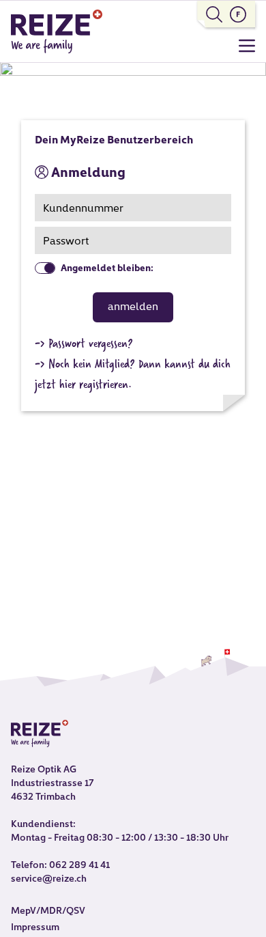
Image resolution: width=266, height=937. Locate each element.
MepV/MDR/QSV (48, 911)
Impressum (35, 928)
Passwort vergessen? (90, 343)
